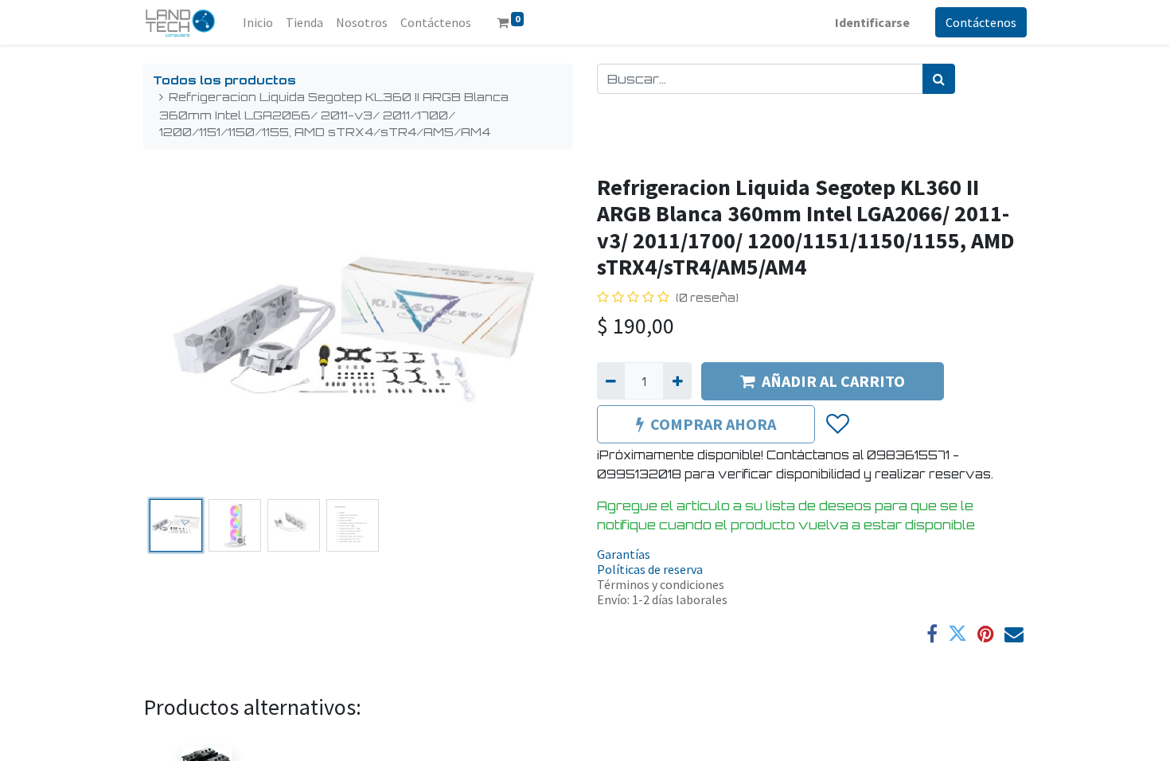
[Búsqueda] (938, 79)
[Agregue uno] (677, 380)
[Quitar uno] (611, 380)
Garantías (623, 554)
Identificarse (872, 22)
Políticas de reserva (650, 569)
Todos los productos (224, 79)
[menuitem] (257, 22)
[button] (175, 333)
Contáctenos (981, 22)
